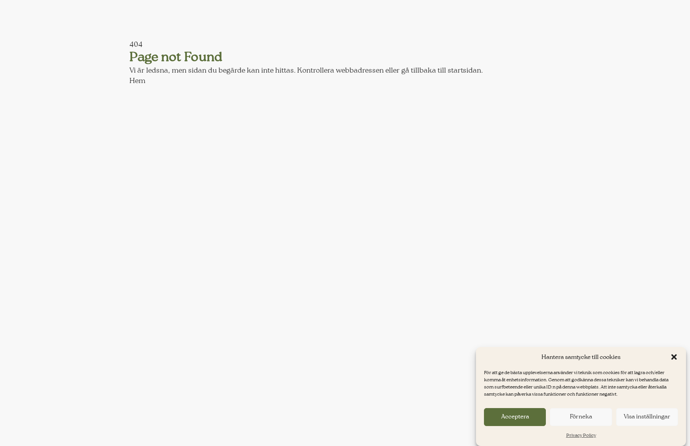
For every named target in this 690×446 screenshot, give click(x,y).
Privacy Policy (581, 435)
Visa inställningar (647, 417)
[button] (674, 357)
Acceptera (515, 417)
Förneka (581, 417)
